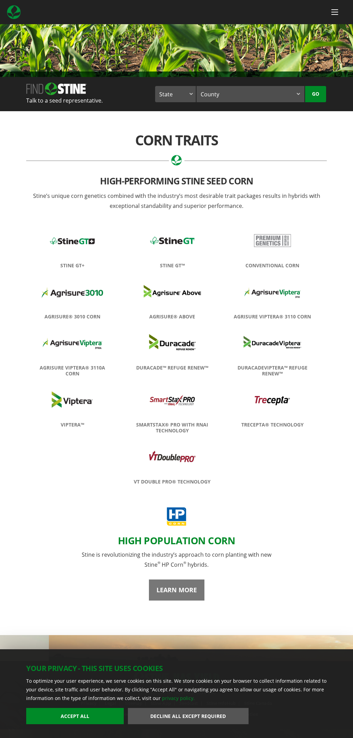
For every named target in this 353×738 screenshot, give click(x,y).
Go (315, 93)
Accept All (75, 716)
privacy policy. (178, 698)
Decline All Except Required (188, 716)
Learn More (177, 590)
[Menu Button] (334, 12)
